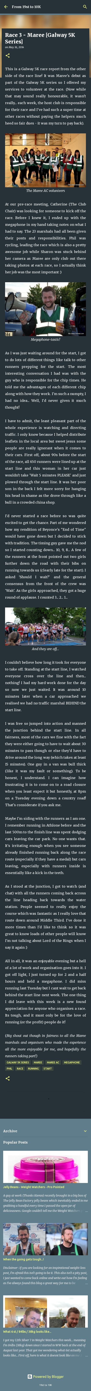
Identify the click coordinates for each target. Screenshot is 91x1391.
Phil (9, 1068)
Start (48, 1068)
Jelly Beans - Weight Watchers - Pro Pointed (33, 1187)
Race (20, 1068)
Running (33, 1068)
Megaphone (72, 1062)
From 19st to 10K (26, 7)
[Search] (85, 7)
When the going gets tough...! (23, 1259)
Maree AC (53, 1062)
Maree (38, 1062)
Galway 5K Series (18, 1062)
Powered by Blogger (48, 1376)
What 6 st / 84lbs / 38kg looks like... (27, 1331)
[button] (7, 56)
